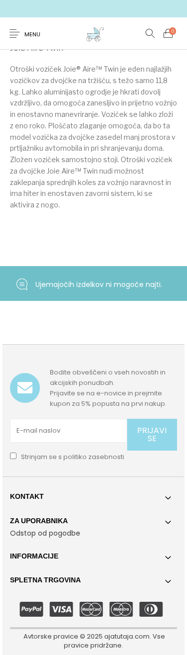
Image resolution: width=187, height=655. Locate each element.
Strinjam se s (71, 457)
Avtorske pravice (50, 636)
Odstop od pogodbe (45, 533)
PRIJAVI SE (152, 434)
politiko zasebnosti (93, 457)
